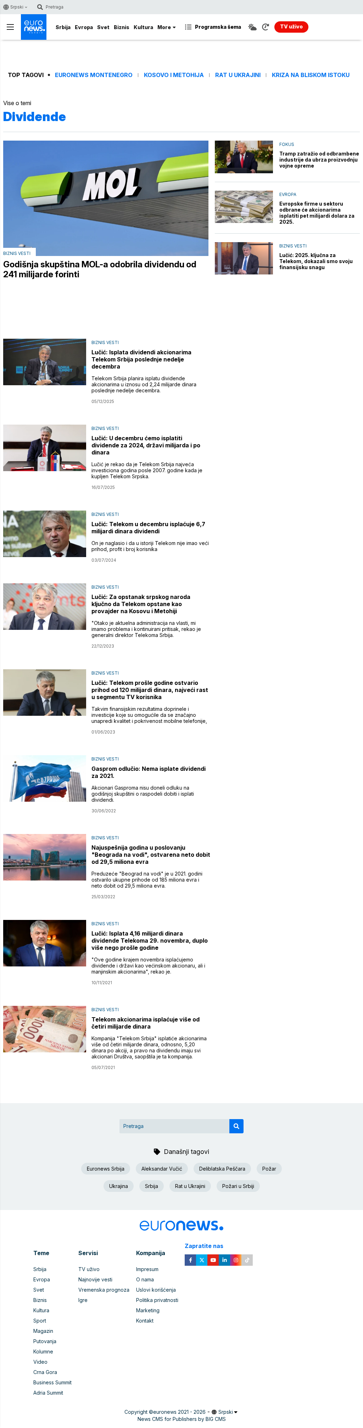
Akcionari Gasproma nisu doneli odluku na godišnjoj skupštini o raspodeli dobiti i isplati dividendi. (142, 794)
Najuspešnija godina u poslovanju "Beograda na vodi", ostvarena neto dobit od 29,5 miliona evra (150, 854)
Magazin (43, 1331)
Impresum (147, 1269)
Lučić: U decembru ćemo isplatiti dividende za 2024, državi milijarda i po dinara (145, 445)
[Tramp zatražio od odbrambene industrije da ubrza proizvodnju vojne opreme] (244, 157)
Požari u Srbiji (238, 1186)
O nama (145, 1279)
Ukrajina (118, 1186)
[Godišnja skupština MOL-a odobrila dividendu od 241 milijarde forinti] (105, 198)
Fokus (286, 144)
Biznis (121, 27)
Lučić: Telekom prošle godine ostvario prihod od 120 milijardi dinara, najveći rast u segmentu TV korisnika (149, 690)
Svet (103, 27)
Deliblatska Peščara (222, 1169)
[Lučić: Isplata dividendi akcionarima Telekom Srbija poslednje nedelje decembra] (44, 362)
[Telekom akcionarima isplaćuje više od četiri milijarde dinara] (44, 1029)
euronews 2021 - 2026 (179, 1412)
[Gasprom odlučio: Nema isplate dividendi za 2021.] (44, 778)
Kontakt (144, 1321)
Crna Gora (45, 1372)
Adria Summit (48, 1393)
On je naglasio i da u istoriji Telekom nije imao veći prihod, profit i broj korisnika (150, 546)
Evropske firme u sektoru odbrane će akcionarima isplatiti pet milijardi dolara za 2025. (316, 213)
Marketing (148, 1310)
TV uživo (89, 1269)
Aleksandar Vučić (161, 1169)
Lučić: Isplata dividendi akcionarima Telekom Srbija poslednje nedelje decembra (141, 359)
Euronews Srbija (105, 1169)
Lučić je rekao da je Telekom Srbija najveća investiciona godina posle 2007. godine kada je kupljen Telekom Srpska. (146, 470)
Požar (269, 1169)
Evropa (84, 27)
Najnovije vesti (95, 1279)
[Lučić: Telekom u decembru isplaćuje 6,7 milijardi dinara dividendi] (44, 534)
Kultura (143, 27)
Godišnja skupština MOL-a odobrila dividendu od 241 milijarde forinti (99, 269)
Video (40, 1362)
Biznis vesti (16, 253)
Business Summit (52, 1382)
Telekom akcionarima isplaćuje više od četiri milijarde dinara (145, 1023)
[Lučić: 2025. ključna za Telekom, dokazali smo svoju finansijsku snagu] (244, 258)
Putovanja (44, 1341)
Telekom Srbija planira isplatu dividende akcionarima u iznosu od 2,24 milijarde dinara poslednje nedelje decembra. (143, 384)
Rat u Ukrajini (238, 75)
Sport (39, 1321)
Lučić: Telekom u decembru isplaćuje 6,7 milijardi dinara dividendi (148, 527)
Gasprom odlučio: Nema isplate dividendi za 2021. (148, 772)
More (164, 27)
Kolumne (43, 1351)
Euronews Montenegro (94, 75)
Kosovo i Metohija (174, 75)
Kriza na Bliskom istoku (311, 75)
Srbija (63, 27)
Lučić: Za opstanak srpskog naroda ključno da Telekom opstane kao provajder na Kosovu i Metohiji (140, 604)
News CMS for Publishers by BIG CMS (182, 1419)
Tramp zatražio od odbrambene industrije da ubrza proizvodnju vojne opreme (319, 160)
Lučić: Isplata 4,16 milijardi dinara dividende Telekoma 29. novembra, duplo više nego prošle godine (149, 940)
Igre (83, 1300)
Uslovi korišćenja (156, 1290)
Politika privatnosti (157, 1300)
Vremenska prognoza (103, 1290)
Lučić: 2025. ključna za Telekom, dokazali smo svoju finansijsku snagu (316, 261)
